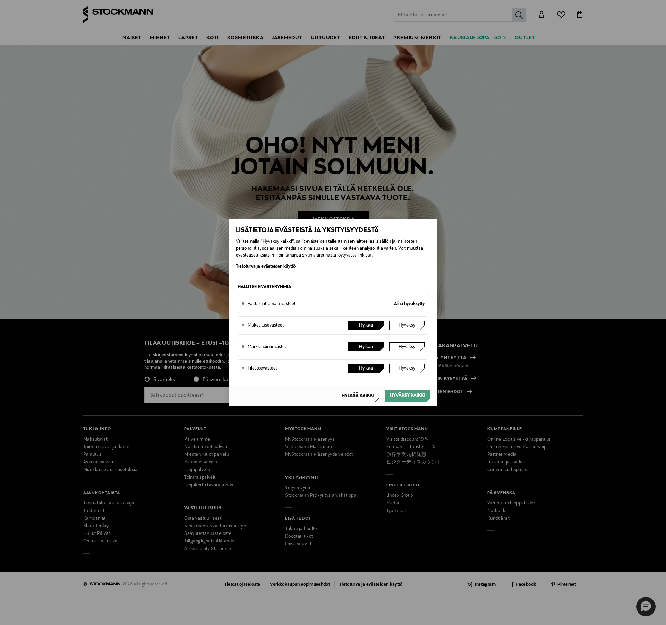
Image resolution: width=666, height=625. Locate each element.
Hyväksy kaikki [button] (407, 395)
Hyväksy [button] (407, 325)
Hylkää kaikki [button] (358, 395)
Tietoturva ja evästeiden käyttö (266, 266)
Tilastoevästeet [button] (259, 368)
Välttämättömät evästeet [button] (268, 304)
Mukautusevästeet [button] (262, 325)
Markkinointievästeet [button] (265, 347)
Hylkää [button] (366, 325)
